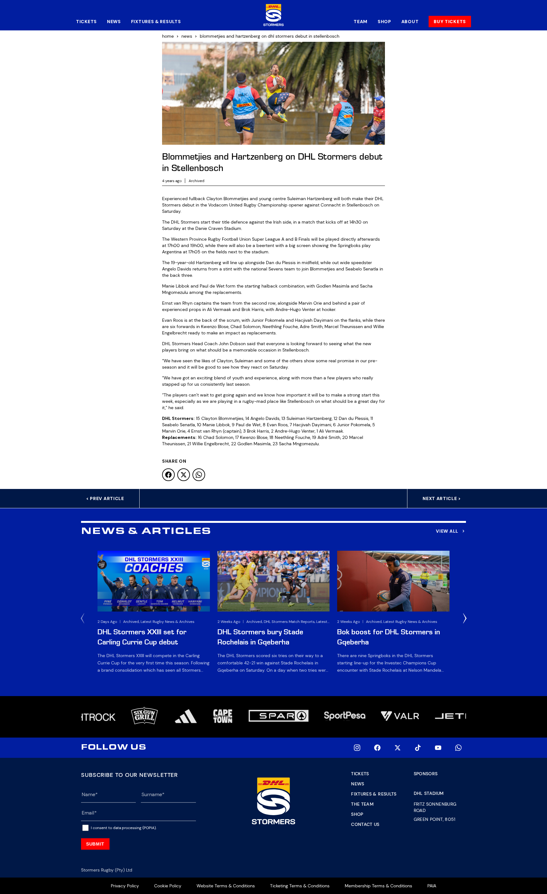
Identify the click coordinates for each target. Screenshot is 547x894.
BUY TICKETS (450, 21)
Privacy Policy (125, 886)
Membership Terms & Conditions (378, 886)
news (186, 36)
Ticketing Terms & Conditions (300, 886)
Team (361, 21)
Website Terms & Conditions (226, 886)
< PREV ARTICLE (105, 498)
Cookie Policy (167, 886)
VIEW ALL (447, 531)
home (168, 36)
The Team (362, 804)
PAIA (431, 886)
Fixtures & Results (156, 21)
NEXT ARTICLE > (442, 498)
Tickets (86, 21)
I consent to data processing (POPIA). (123, 827)
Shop (384, 21)
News (114, 21)
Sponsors (426, 774)
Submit (95, 843)
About (410, 21)
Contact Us (365, 824)
